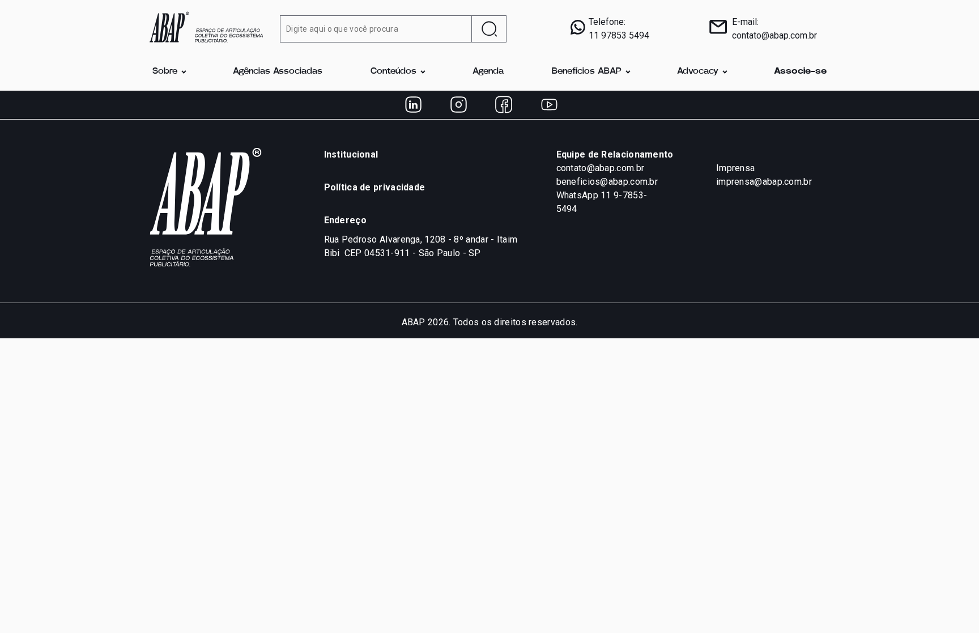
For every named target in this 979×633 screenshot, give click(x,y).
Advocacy (697, 71)
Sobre (164, 71)
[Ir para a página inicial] (206, 26)
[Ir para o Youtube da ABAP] (548, 104)
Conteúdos (393, 71)
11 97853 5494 (619, 35)
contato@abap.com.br (774, 35)
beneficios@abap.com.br (607, 181)
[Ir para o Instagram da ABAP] (458, 104)
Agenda (488, 71)
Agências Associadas (277, 71)
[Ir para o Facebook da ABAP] (503, 104)
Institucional (351, 154)
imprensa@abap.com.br (764, 181)
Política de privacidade (374, 187)
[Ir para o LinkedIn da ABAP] (413, 104)
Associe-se (800, 71)
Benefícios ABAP (587, 71)
